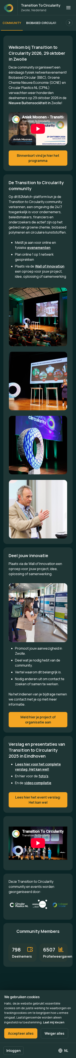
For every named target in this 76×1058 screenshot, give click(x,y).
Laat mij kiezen (53, 1022)
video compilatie (37, 783)
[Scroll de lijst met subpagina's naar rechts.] (69, 22)
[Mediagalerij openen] (38, 316)
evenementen (38, 247)
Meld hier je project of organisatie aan (38, 719)
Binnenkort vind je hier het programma (38, 158)
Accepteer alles (21, 1033)
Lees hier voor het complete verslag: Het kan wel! (38, 767)
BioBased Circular (41, 23)
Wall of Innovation (49, 266)
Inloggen (13, 1050)
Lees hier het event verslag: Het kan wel (38, 800)
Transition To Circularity (40, 5)
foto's (43, 776)
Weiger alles (54, 1033)
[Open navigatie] (68, 7)
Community (12, 23)
